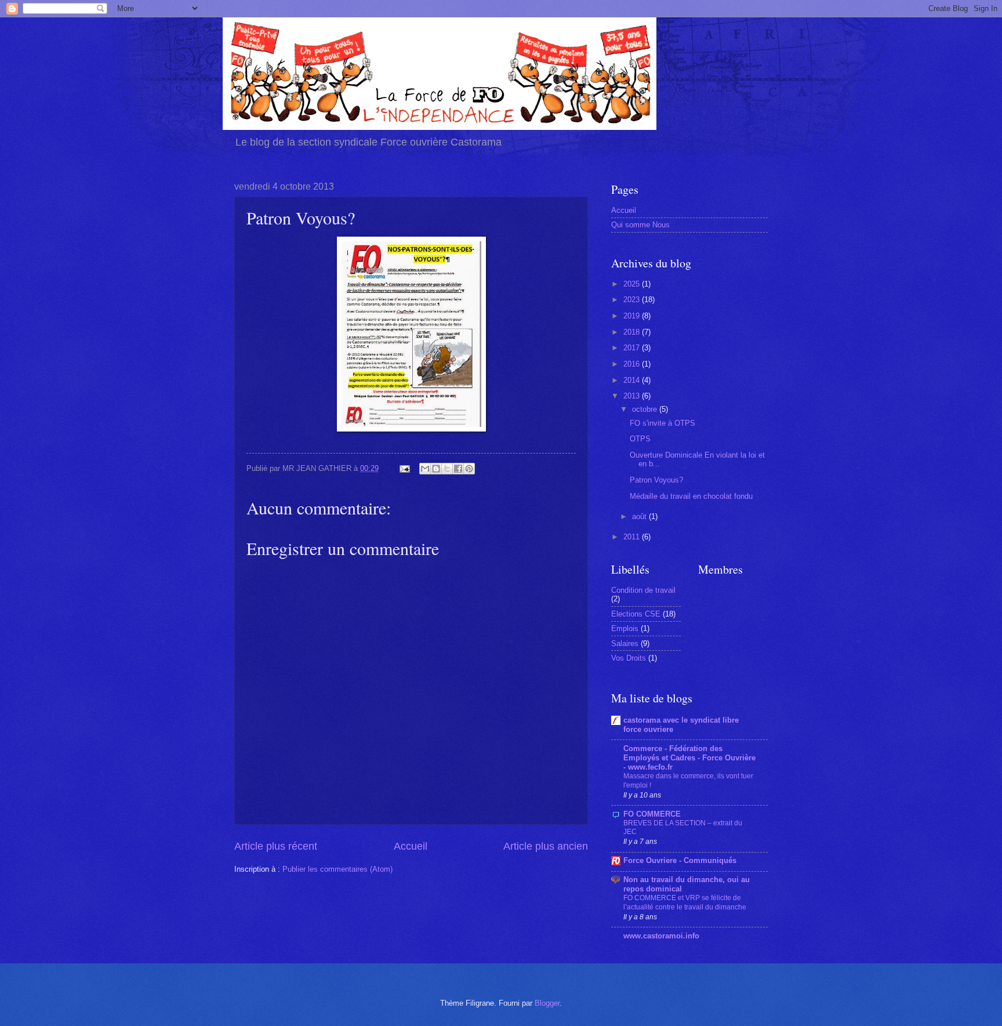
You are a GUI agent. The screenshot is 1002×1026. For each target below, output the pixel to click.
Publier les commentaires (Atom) (337, 869)
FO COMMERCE (652, 814)
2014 (632, 380)
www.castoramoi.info (661, 935)
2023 (632, 299)
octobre (645, 409)
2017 (632, 347)
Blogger (547, 1003)
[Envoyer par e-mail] (425, 468)
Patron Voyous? (656, 480)
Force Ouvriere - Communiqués (679, 860)
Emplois (624, 628)
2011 (632, 536)
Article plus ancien (545, 846)
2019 (632, 315)
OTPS (640, 438)
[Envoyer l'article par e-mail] (404, 468)
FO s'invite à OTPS (662, 423)
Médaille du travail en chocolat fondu (691, 496)
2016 (632, 364)
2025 (632, 284)
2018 (632, 332)
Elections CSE (635, 614)
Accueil (410, 846)
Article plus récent (275, 846)
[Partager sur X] (447, 468)
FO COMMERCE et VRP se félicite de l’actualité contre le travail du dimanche (684, 902)
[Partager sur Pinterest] (469, 468)
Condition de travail (643, 590)
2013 (632, 395)
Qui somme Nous (640, 224)
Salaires (624, 643)
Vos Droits (628, 658)
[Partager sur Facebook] (458, 468)
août (640, 516)
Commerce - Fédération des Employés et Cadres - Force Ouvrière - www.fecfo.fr (689, 757)
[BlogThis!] (436, 468)
